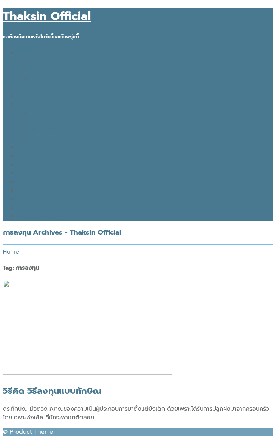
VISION (41, 113)
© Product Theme (28, 432)
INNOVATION (49, 61)
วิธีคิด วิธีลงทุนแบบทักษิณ (52, 390)
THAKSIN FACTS (38, 104)
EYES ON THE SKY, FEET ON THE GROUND (74, 190)
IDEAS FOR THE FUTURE (50, 52)
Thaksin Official (47, 16)
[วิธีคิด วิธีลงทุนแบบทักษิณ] (87, 373)
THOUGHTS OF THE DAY (50, 182)
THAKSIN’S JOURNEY (45, 173)
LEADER (42, 121)
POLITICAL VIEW (55, 87)
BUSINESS (44, 78)
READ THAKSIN (37, 207)
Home (11, 251)
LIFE (37, 138)
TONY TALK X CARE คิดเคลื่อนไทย (62, 156)
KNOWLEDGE (49, 70)
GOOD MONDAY (39, 164)
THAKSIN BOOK (38, 216)
